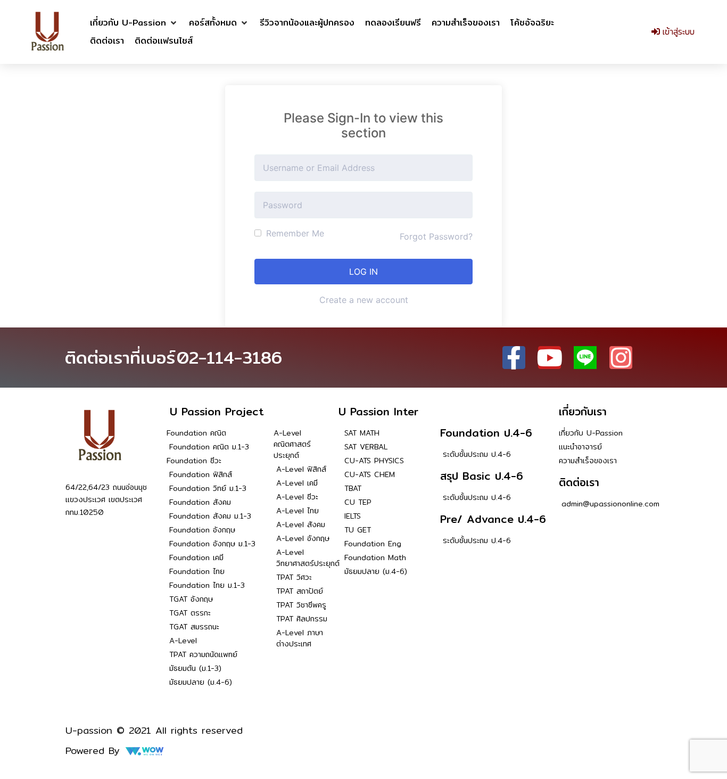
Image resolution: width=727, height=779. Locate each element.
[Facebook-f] (513, 357)
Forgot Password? (436, 236)
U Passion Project (216, 411)
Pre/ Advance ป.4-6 (493, 519)
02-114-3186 (229, 357)
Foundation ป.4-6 (486, 432)
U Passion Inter (378, 411)
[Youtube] (549, 357)
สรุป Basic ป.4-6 (481, 476)
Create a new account (363, 299)
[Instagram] (620, 357)
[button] (134, 23)
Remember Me (293, 233)
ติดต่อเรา (579, 482)
